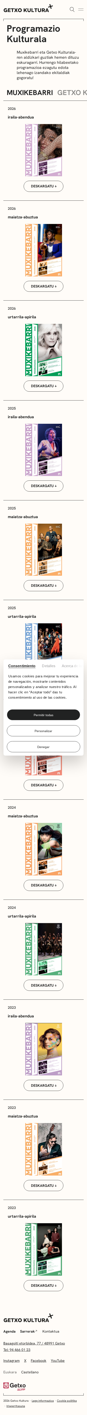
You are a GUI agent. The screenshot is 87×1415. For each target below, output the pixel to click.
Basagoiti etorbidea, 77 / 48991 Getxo (34, 1343)
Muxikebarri (30, 92)
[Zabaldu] (72, 9)
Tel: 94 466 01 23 (16, 1349)
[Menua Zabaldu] (81, 9)
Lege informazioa (43, 1401)
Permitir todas (43, 715)
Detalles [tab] (48, 666)
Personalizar (43, 731)
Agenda (9, 1331)
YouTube (58, 1360)
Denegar (43, 747)
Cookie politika (67, 1401)
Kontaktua (50, 1331)
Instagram (11, 1360)
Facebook (38, 1360)
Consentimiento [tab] (21, 666)
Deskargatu (42, 186)
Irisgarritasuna (15, 1406)
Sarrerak (27, 1331)
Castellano (30, 1372)
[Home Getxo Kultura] (28, 7)
